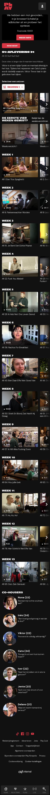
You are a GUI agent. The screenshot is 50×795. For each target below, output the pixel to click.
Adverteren (26, 741)
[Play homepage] (8, 6)
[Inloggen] (42, 6)
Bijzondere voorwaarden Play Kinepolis (21, 756)
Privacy (42, 756)
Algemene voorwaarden (25, 751)
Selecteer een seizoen (13, 81)
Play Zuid (44, 741)
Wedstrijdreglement (10, 741)
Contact (19, 746)
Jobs (36, 741)
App (12, 746)
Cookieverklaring (16, 761)
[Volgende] (46, 104)
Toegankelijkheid (32, 746)
